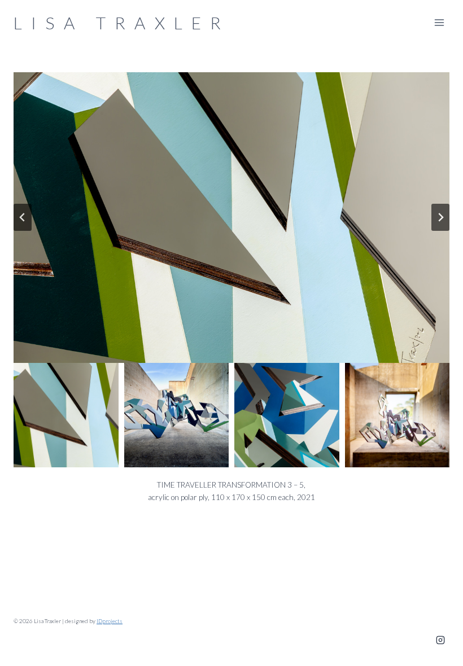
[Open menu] (439, 22)
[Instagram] (440, 640)
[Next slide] (440, 217)
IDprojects (110, 620)
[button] (231, 217)
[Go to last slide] (23, 217)
